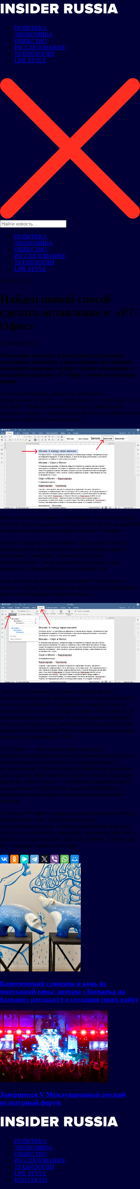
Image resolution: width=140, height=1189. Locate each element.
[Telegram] (34, 859)
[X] (44, 859)
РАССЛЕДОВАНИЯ (39, 47)
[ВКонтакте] (4, 859)
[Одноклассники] (14, 859)
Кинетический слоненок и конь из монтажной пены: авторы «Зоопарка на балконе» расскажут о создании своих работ (69, 991)
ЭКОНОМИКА (33, 34)
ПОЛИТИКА (30, 28)
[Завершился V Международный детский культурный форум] (54, 1080)
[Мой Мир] (74, 859)
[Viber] (54, 859)
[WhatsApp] (64, 859)
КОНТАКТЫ (30, 1180)
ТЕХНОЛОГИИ (34, 54)
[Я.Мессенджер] (24, 859)
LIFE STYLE (30, 60)
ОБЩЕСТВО (30, 41)
